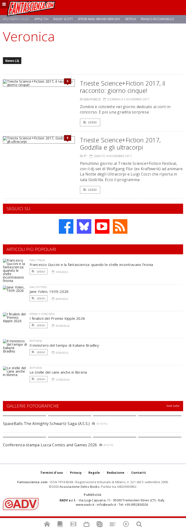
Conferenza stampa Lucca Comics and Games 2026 (50, 445)
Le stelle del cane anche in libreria (58, 372)
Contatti (138, 472)
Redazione (115, 472)
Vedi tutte (173, 406)
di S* (83, 156)
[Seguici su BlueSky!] (84, 226)
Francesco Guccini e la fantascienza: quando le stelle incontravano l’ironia (91, 264)
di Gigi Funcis (90, 99)
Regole (94, 472)
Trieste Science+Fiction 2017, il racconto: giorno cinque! (122, 87)
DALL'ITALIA (37, 260)
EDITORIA (36, 340)
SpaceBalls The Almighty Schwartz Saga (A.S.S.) (46, 423)
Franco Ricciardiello (157, 19)
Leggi (92, 122)
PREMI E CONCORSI (42, 314)
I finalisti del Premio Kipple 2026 (57, 318)
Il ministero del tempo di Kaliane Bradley (64, 345)
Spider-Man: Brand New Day (99, 19)
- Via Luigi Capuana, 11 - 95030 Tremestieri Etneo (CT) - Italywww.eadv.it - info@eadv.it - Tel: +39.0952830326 (112, 502)
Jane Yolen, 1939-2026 (49, 291)
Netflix (130, 19)
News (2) (12, 60)
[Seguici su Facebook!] (66, 226)
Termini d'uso (51, 472)
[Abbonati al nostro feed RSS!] (120, 226)
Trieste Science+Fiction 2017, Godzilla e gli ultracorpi (120, 143)
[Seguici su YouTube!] (102, 226)
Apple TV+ (41, 19)
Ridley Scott (63, 19)
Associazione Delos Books (80, 486)
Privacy (76, 472)
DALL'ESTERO (38, 287)
